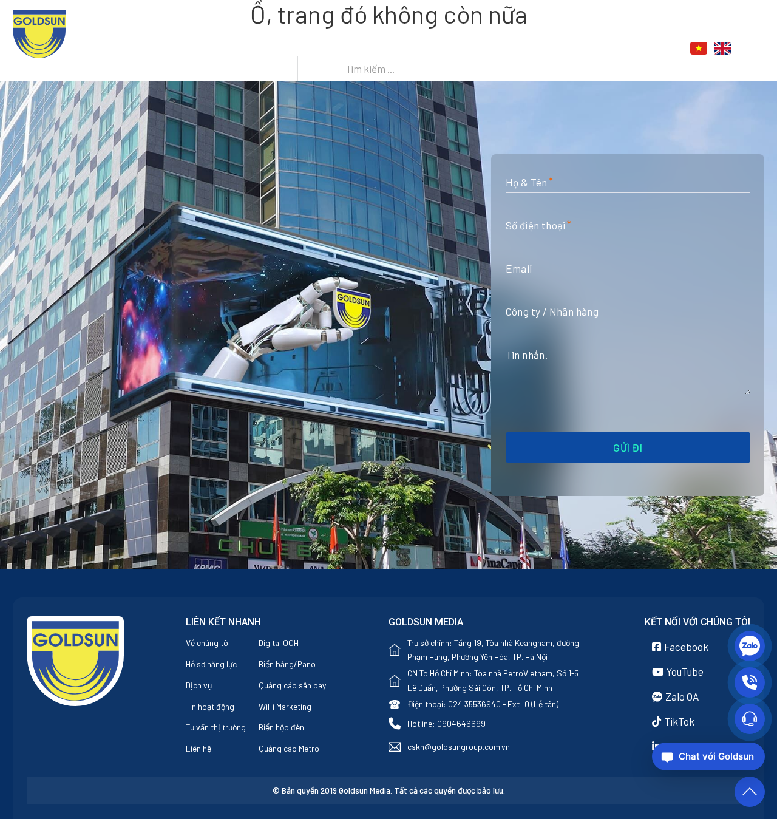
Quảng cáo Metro (289, 748)
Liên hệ (622, 49)
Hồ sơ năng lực (211, 664)
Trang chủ (369, 49)
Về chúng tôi (208, 642)
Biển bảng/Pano (287, 664)
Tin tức (560, 49)
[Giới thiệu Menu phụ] (463, 49)
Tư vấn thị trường (216, 727)
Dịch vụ (498, 49)
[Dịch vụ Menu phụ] (526, 49)
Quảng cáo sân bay (292, 685)
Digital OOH (279, 642)
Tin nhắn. (527, 354)
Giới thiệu (429, 49)
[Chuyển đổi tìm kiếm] (757, 48)
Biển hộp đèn (281, 727)
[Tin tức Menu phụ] (589, 49)
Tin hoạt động (210, 706)
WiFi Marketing (285, 706)
